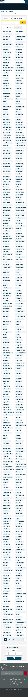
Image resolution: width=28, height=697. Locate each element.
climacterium (7, 503)
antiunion (6, 184)
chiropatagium (7, 459)
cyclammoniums (21, 622)
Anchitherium (7, 135)
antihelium (19, 174)
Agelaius (18, 86)
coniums (18, 565)
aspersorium (6, 249)
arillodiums (19, 223)
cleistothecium (20, 497)
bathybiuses (6, 295)
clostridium (6, 510)
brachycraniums (8, 352)
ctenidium (19, 609)
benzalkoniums (7, 303)
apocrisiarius (7, 189)
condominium (7, 557)
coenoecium (19, 516)
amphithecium (7, 130)
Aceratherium (7, 47)
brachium (6, 350)
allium (5, 101)
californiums (19, 386)
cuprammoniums (8, 614)
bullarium (18, 368)
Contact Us (6, 679)
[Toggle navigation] (26, 2)
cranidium (19, 596)
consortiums (6, 573)
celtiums (5, 420)
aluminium (6, 114)
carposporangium (8, 412)
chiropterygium (20, 459)
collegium (6, 523)
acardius (5, 39)
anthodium (19, 158)
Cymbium (18, 632)
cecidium (18, 415)
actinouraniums (20, 70)
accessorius (19, 44)
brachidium (19, 347)
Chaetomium (19, 440)
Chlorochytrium (7, 466)
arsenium (6, 233)
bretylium (18, 358)
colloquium (19, 529)
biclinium (5, 314)
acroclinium (19, 57)
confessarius (7, 560)
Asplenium (19, 251)
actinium (5, 65)
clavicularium (20, 495)
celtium (18, 417)
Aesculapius (19, 83)
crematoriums (20, 601)
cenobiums (6, 422)
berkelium (19, 306)
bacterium (6, 277)
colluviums (6, 536)
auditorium (6, 264)
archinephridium (21, 212)
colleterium (6, 526)
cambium (5, 394)
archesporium (20, 210)
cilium (5, 485)
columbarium (20, 542)
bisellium (5, 324)
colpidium (6, 542)
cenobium (19, 420)
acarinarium (19, 39)
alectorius (19, 93)
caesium (18, 373)
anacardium (6, 132)
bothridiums (6, 342)
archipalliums (20, 215)
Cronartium (19, 606)
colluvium (19, 534)
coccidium (19, 510)
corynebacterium (21, 593)
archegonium (7, 210)
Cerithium (18, 433)
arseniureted (6, 236)
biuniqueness (7, 332)
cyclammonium (7, 622)
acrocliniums (7, 60)
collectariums (20, 521)
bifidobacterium (20, 316)
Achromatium (20, 47)
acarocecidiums (8, 44)
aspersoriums (20, 249)
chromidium (6, 472)
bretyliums (6, 360)
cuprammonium (20, 611)
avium (17, 272)
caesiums (6, 376)
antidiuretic (19, 171)
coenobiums (6, 516)
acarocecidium (20, 41)
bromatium (19, 360)
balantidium (19, 282)
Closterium (19, 508)
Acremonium (7, 52)
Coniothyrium (20, 562)
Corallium (18, 580)
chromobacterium (21, 474)
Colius (18, 518)
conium (5, 565)
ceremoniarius (7, 433)
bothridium (19, 339)
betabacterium (20, 311)
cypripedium (19, 635)
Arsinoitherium (7, 238)
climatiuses (6, 505)
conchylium (6, 554)
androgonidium (20, 137)
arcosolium (6, 220)
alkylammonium (7, 98)
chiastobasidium (8, 453)
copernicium (6, 578)
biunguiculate (20, 326)
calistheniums (20, 389)
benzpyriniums (7, 306)
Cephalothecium (8, 428)
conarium (18, 552)
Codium (5, 513)
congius (18, 560)
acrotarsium (19, 60)
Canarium (18, 396)
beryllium (18, 308)
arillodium (6, 223)
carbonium (6, 407)
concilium (19, 554)
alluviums (18, 109)
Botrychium (19, 345)
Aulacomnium (7, 267)
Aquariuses (6, 202)
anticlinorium (7, 168)
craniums (18, 599)
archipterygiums (20, 218)
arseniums (19, 233)
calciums (18, 383)
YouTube (16, 683)
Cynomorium (7, 635)
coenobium (19, 513)
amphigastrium (20, 127)
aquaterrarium (20, 202)
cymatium (6, 630)
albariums (19, 91)
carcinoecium (7, 409)
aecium (18, 75)
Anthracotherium (8, 161)
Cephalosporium (21, 425)
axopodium (6, 275)
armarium (18, 228)
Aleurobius (6, 96)
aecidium (5, 75)
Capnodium (19, 399)
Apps (14, 678)
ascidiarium (6, 244)
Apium (18, 187)
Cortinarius (6, 591)
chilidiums (19, 456)
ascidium (18, 244)
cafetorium (19, 376)
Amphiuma (19, 130)
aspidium (5, 251)
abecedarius (19, 31)
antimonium (19, 179)
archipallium (6, 215)
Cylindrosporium (21, 627)
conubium (6, 575)
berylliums (6, 311)
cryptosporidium (8, 609)
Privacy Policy (13, 679)
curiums (5, 617)
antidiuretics (6, 174)
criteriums (6, 606)
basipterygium (7, 293)
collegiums (19, 523)
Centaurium (19, 422)
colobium (18, 539)
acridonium (19, 54)
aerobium (6, 83)
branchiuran (19, 355)
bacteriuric (19, 280)
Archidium (6, 212)
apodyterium (19, 189)
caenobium (6, 373)
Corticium (18, 588)
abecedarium (7, 31)
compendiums (20, 549)
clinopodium (6, 508)
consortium (19, 570)
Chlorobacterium (21, 464)
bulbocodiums (7, 368)
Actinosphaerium (8, 67)
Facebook (7, 683)
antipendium (6, 181)
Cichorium (19, 482)
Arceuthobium (7, 207)
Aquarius (18, 200)
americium (19, 117)
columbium (6, 544)
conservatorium (20, 567)
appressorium (20, 192)
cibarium (18, 477)
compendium (7, 549)
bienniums (6, 316)
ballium (5, 285)
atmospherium (20, 257)
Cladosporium (7, 492)
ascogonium (19, 246)
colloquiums (6, 531)
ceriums (18, 435)
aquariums (6, 200)
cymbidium (19, 630)
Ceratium (18, 430)
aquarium (18, 197)
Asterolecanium (7, 254)
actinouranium (7, 70)
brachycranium (20, 350)
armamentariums (8, 228)
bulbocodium (20, 365)
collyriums (6, 539)
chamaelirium (7, 446)
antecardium (19, 148)
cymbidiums (6, 632)
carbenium (6, 404)
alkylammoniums (21, 98)
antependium (20, 150)
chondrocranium (21, 466)
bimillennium (19, 319)
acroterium (6, 62)
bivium (5, 337)
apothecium (6, 192)
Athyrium (18, 254)
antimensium (7, 179)
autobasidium (20, 267)
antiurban (18, 184)
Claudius (18, 492)
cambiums (19, 394)
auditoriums (19, 264)
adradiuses (19, 73)
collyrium (18, 536)
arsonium (18, 238)
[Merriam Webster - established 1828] (1, 1)
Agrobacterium (7, 88)
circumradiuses (7, 490)
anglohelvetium (7, 143)
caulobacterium (7, 415)
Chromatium (19, 469)
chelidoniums (7, 451)
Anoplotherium (20, 145)
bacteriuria (19, 277)
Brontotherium (20, 363)
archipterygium (7, 218)
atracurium (19, 259)
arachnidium (19, 205)
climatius (18, 503)
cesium (5, 438)
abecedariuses (7, 34)
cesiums (18, 438)
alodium (5, 111)
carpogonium (20, 409)
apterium (5, 194)
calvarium (19, 391)
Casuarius (19, 412)
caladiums (6, 381)
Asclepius (6, 246)
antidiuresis (6, 171)
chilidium (5, 456)
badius (5, 282)
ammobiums (19, 122)
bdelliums (19, 298)
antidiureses (19, 168)
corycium (18, 591)
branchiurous (7, 358)
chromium (19, 472)
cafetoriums (6, 378)
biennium (18, 314)
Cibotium (5, 482)
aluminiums (19, 114)
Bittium (18, 324)
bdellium (5, 298)
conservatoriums (8, 570)
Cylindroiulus (7, 627)
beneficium (6, 301)
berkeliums (6, 308)
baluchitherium (7, 288)
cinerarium (6, 487)
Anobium (5, 145)
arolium (18, 231)
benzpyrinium (20, 303)
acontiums (19, 49)
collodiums (6, 529)
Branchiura (6, 355)
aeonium (5, 80)
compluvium (6, 552)
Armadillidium (7, 225)
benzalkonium (20, 301)
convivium (19, 575)
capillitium (6, 399)
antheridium (19, 153)
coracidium (6, 580)
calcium (5, 383)
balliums (18, 285)
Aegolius (5, 78)
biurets (18, 334)
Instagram (21, 683)
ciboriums (19, 479)
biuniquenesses (20, 332)
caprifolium (6, 402)
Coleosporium (7, 518)
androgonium (7, 140)
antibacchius (19, 163)
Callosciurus (6, 391)
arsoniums (6, 241)
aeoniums (19, 80)
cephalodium (7, 425)
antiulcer (18, 181)
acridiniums (6, 54)
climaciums (19, 500)
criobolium (6, 604)
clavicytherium (7, 497)
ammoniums (19, 124)
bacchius (18, 275)
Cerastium (6, 430)
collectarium (6, 521)
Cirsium (18, 490)
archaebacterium (21, 207)
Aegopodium (19, 78)
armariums (6, 231)
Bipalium (18, 321)
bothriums (6, 345)
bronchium (6, 363)
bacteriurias (6, 280)
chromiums (6, 474)
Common (18, 27)
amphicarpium (7, 127)
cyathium (18, 619)
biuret (4, 334)
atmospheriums (7, 259)
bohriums (6, 339)
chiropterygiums (8, 461)
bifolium (5, 319)
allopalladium (7, 106)
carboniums (19, 407)
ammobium (6, 122)
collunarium (19, 531)
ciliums (18, 485)
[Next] (25, 639)
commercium (7, 547)
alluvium (5, 109)
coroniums (6, 588)
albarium (5, 91)
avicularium (6, 272)
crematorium (6, 601)
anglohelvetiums (21, 143)
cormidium (6, 586)
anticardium (19, 166)
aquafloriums (7, 197)
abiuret (18, 34)
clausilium (6, 495)
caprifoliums (19, 402)
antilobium (19, 176)
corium (18, 583)
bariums (5, 290)
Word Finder (4, 11)
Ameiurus (6, 117)
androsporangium (21, 140)
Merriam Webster (4, 667)
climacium (6, 500)
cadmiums (19, 371)
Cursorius (19, 617)
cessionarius (7, 440)
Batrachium (19, 295)
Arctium (18, 220)
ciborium (5, 479)
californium (6, 386)
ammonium (6, 124)
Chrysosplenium (8, 477)
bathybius (19, 293)
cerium (5, 435)
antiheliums (6, 176)
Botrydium (6, 347)
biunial (5, 329)
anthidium (19, 155)
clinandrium (19, 505)
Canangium (6, 396)
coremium (6, 583)
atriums (18, 262)
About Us (9, 678)
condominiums (20, 557)
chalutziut (6, 443)
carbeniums (19, 404)
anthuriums (6, 163)
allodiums (19, 104)
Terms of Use (21, 679)
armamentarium (20, 225)
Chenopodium (20, 451)
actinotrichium (20, 67)
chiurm (18, 461)
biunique (18, 329)
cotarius (5, 596)
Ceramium (19, 428)
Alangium (18, 88)
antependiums (7, 153)
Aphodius (6, 187)
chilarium (18, 453)
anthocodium (7, 158)
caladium (18, 378)
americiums (6, 119)
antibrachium (7, 166)
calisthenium (7, 389)
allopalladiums (20, 106)
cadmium (5, 371)
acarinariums (7, 41)
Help (4, 678)
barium (18, 288)
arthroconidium (20, 241)
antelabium (6, 150)
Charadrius (19, 446)
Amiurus (18, 119)
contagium (19, 573)
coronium (18, 586)
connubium (6, 567)
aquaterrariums (7, 205)
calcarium (19, 381)
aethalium (6, 86)
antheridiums (7, 155)
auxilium (5, 269)
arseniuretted (20, 236)
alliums (18, 101)
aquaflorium (19, 194)
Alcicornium (6, 93)
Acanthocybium (20, 36)
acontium (6, 49)
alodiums (18, 111)
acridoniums (6, 57)
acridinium (19, 52)
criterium (18, 604)
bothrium (18, 342)
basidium (18, 290)
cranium (5, 599)
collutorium (6, 534)
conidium (6, 562)
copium (18, 578)
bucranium (6, 365)
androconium (20, 135)
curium (18, 614)
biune (4, 326)
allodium (5, 104)
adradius (5, 73)
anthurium (19, 161)
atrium (5, 262)
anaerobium (19, 132)
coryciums (6, 593)
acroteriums (19, 62)
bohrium (18, 337)
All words (10, 27)
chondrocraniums (8, 469)
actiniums (19, 65)
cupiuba (5, 611)
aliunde (18, 96)
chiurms (5, 464)
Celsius (5, 417)
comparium (19, 547)
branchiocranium (21, 352)
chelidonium (19, 448)
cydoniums (19, 624)
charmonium (6, 448)
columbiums (19, 544)
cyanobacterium (8, 619)
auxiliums (18, 269)
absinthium (6, 36)
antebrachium (7, 148)
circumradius (20, 487)
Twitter (12, 683)
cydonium (6, 624)
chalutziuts (19, 443)
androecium (6, 137)
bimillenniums (7, 321)
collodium (19, 526)
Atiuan (5, 257)
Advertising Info (21, 678)
